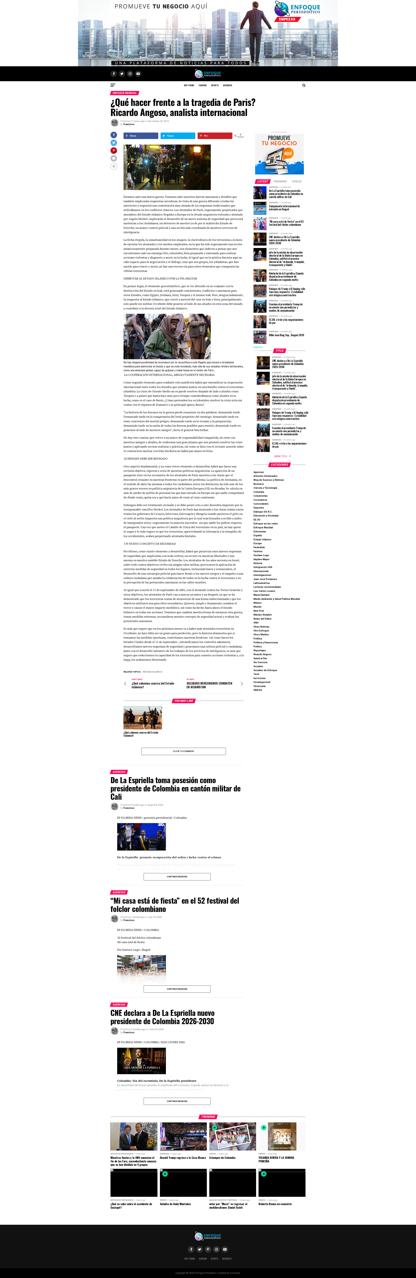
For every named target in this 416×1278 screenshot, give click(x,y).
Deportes (259, 507)
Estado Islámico (262, 539)
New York (259, 611)
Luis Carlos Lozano (264, 591)
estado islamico (153, 672)
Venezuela (260, 686)
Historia (258, 563)
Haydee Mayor (262, 559)
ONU (256, 622)
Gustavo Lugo (261, 555)
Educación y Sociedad (266, 515)
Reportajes (260, 650)
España (258, 535)
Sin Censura (260, 662)
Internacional (261, 571)
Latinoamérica (262, 583)
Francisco (129, 124)
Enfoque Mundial (263, 527)
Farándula (259, 547)
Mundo (257, 606)
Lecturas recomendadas (267, 587)
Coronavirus (260, 500)
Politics (258, 646)
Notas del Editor (263, 618)
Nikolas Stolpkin (263, 614)
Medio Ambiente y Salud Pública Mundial (277, 599)
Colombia (259, 492)
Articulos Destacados (266, 476)
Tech (256, 674)
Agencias (259, 472)
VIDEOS (258, 690)
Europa (258, 543)
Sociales (258, 666)
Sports (215, 85)
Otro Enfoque (261, 630)
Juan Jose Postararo (265, 579)
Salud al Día (260, 658)
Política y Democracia (266, 642)
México (258, 603)
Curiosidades (261, 503)
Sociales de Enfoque (265, 670)
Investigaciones (262, 575)
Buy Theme (189, 85)
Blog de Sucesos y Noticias (269, 480)
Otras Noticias (261, 626)
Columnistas (261, 496)
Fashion (203, 85)
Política (258, 638)
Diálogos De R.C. (263, 511)
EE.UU (257, 519)
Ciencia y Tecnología (265, 488)
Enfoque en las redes (266, 523)
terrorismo (260, 678)
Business (227, 85)
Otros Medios (261, 634)
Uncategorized (262, 682)
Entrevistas (260, 531)
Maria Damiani (262, 595)
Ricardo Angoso (263, 654)
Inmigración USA (263, 567)
